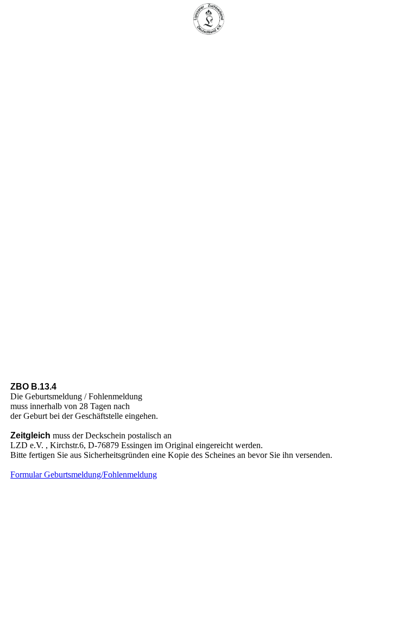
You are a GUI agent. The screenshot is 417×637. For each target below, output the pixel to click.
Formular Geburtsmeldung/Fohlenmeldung (83, 474)
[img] (208, 19)
